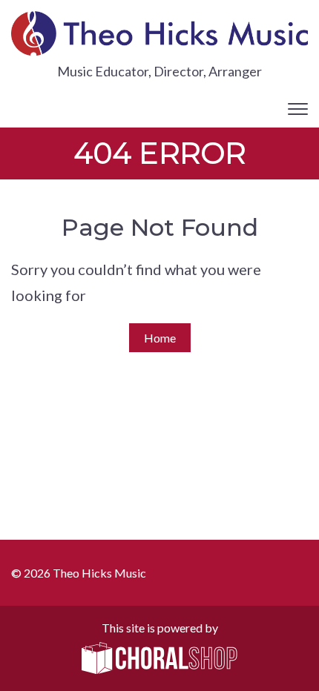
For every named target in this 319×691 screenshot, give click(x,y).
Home (160, 338)
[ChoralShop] (159, 659)
